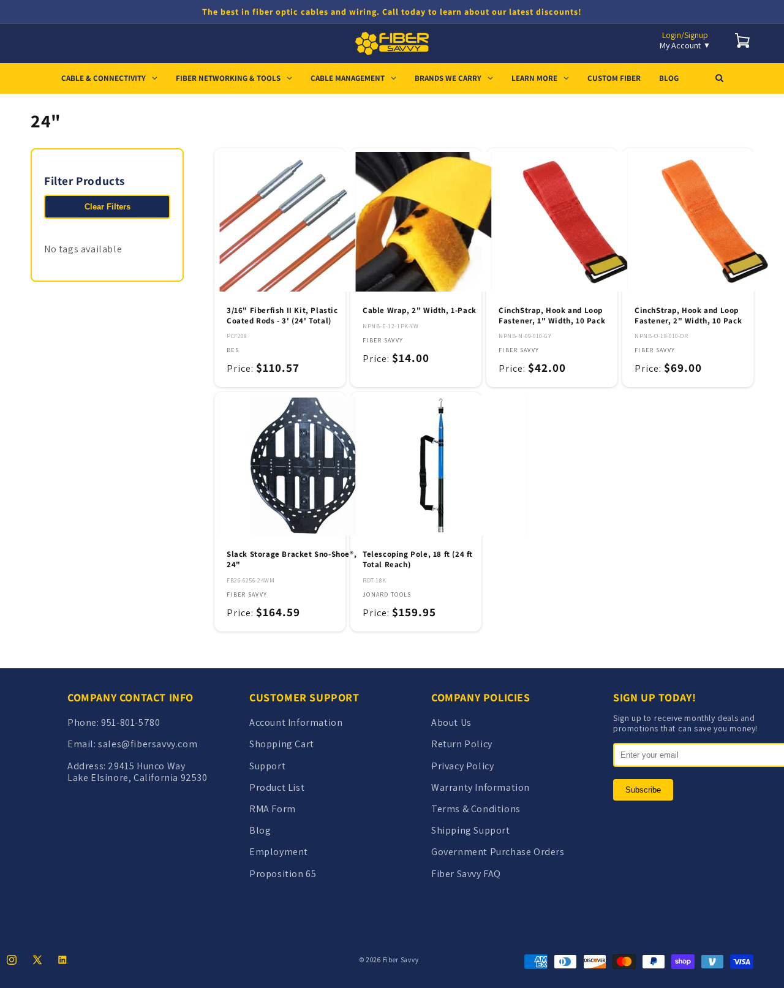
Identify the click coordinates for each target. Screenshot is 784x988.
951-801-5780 (130, 722)
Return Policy (461, 743)
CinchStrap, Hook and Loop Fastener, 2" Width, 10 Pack (688, 316)
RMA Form (272, 808)
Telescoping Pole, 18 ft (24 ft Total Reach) (418, 559)
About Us (451, 722)
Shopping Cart (281, 743)
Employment (278, 851)
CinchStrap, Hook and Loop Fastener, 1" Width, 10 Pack (552, 316)
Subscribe (643, 789)
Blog (260, 830)
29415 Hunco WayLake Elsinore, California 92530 (137, 772)
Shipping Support (470, 830)
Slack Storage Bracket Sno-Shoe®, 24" (291, 559)
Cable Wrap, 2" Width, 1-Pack (420, 310)
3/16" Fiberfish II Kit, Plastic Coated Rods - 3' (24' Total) (282, 316)
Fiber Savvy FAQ (466, 873)
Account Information (295, 722)
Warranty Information (480, 787)
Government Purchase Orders (498, 851)
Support (267, 766)
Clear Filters (107, 206)
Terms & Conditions (476, 808)
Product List (276, 787)
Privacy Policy (462, 766)
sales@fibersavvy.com (147, 743)
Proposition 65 (282, 873)
